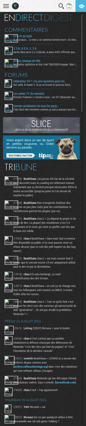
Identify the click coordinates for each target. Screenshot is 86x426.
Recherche (61, 6)
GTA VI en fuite (22, 36)
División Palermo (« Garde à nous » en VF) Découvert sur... (45, 97)
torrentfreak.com (65, 382)
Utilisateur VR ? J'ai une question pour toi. (39, 81)
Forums (16, 74)
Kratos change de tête (26, 61)
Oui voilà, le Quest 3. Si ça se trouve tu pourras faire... (42, 84)
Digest (58, 17)
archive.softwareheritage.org (30, 366)
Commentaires (26, 29)
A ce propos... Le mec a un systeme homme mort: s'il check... (45, 39)
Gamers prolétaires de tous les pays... (36, 106)
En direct (24, 17)
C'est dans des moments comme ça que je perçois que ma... (45, 109)
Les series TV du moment (28, 93)
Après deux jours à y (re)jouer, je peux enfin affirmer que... (45, 52)
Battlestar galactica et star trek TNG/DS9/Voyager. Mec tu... (45, 64)
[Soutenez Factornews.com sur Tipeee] (41, 158)
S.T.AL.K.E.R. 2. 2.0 (24, 48)
